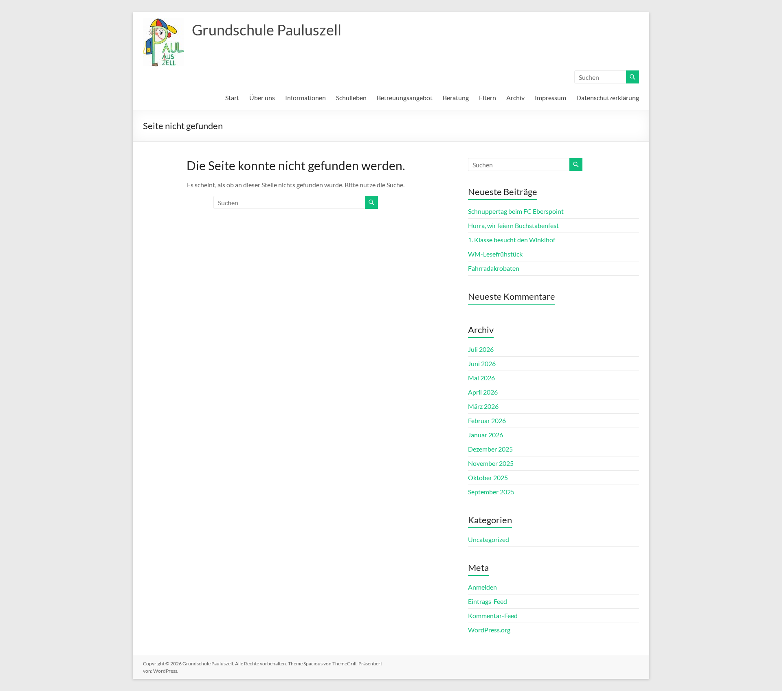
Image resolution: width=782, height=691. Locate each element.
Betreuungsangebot (405, 97)
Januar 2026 (485, 435)
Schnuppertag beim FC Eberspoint (516, 211)
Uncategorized (488, 539)
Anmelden (482, 587)
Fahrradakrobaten (493, 268)
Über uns (262, 97)
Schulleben (351, 97)
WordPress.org (489, 630)
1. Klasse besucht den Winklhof (511, 239)
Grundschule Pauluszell (266, 30)
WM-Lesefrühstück (495, 254)
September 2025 (491, 492)
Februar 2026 (487, 420)
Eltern (487, 97)
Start (232, 97)
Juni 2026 (482, 363)
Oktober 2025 (488, 477)
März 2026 (483, 406)
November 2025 (491, 463)
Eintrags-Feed (487, 601)
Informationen (305, 97)
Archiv (515, 97)
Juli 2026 (481, 349)
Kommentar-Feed (493, 615)
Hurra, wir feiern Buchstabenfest (513, 225)
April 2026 (483, 392)
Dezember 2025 (490, 449)
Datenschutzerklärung (607, 97)
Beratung (456, 97)
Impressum (550, 97)
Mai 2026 (481, 378)
